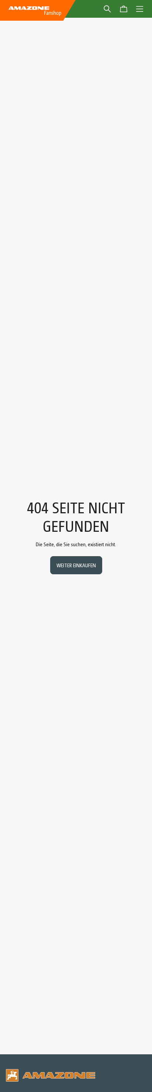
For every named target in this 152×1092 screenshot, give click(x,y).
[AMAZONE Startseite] (34, 10)
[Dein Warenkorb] (123, 9)
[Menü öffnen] (140, 9)
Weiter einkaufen (76, 565)
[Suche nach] (107, 9)
